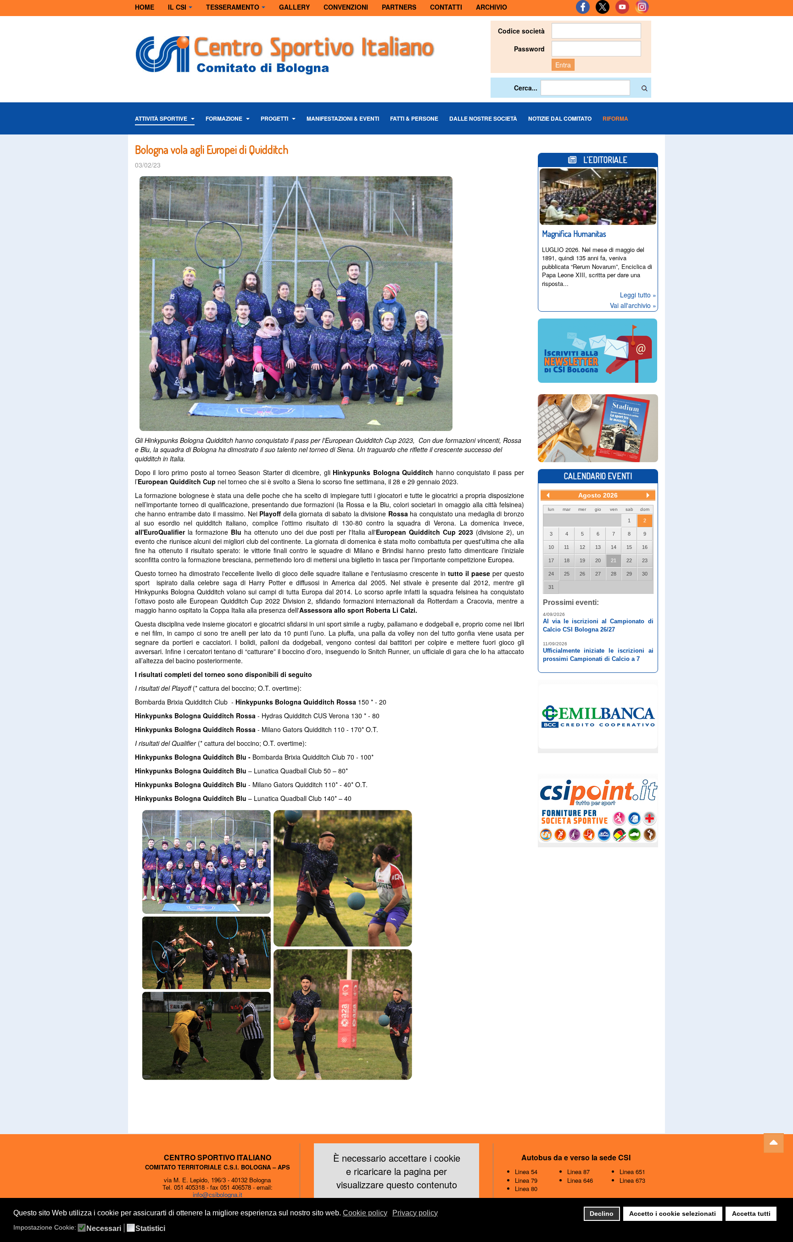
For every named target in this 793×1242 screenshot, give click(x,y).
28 (613, 573)
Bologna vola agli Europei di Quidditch (211, 149)
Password (529, 48)
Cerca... (525, 87)
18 (567, 560)
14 (613, 547)
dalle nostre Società (483, 118)
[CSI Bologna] (285, 52)
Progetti (275, 118)
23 (645, 560)
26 (582, 573)
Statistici (150, 1228)
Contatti (446, 6)
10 (551, 547)
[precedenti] (548, 495)
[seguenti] (648, 495)
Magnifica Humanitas (574, 234)
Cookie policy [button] (365, 1213)
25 (567, 573)
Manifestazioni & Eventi (343, 118)
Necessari (103, 1228)
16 (645, 547)
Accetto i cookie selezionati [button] (672, 1213)
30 (645, 573)
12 (582, 547)
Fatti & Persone (414, 118)
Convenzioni (346, 6)
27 (598, 573)
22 (629, 560)
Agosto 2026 (598, 495)
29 (629, 573)
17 (551, 560)
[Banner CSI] (598, 427)
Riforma (615, 118)
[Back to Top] (774, 1143)
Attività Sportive (162, 118)
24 (551, 573)
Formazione (225, 118)
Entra (563, 64)
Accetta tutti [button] (751, 1213)
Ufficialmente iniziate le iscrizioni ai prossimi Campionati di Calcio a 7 (598, 654)
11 (566, 547)
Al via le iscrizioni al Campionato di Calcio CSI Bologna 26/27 (598, 625)
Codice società (521, 30)
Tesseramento (232, 6)
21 (613, 560)
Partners (399, 6)
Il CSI (177, 6)
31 (551, 587)
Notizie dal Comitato (560, 118)
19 (582, 560)
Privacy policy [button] (415, 1213)
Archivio (491, 6)
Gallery (294, 6)
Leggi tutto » (638, 294)
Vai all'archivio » (633, 305)
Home (144, 6)
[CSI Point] (598, 809)
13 (598, 547)
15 (629, 547)
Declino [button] (602, 1213)
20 (598, 560)
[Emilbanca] (598, 715)
